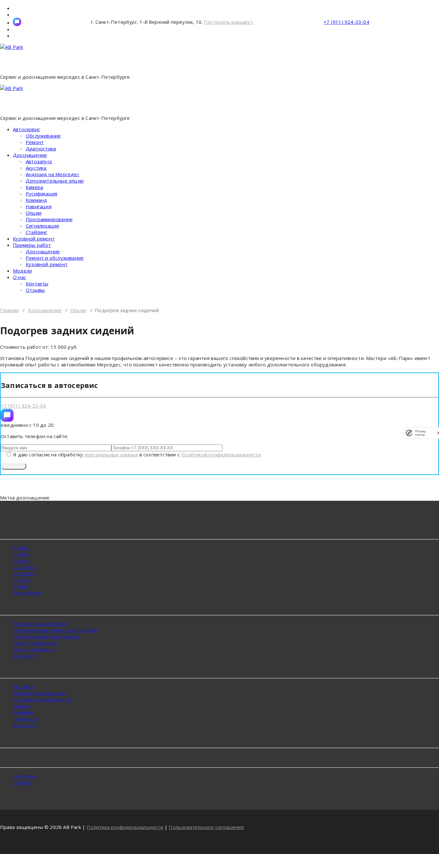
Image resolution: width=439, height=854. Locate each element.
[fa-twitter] (17, 22)
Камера (34, 187)
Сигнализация (42, 225)
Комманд (36, 200)
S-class (21, 586)
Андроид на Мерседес (52, 174)
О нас (19, 277)
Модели (22, 270)
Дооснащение (30, 155)
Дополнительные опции (55, 180)
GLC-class (24, 567)
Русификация (41, 193)
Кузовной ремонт (34, 238)
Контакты (37, 283)
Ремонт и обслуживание (55, 258)
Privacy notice (420, 432)
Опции (33, 213)
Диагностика (41, 148)
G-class (21, 580)
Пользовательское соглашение (206, 827)
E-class (21, 560)
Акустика (36, 168)
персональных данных (110, 454)
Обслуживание (43, 135)
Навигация (38, 206)
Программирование (49, 219)
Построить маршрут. (229, 22)
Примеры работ (32, 245)
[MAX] (7, 415)
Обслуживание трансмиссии (46, 636)
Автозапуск (39, 161)
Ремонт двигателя (35, 643)
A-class (21, 547)
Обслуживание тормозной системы (55, 630)
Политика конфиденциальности (124, 827)
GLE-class (24, 573)
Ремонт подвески (33, 649)
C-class (21, 554)
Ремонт (35, 142)
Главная (9, 310)
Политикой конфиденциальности (221, 454)
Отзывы (35, 290)
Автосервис (26, 129)
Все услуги (25, 655)
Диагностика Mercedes (40, 623)
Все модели (27, 592)
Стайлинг (37, 232)
